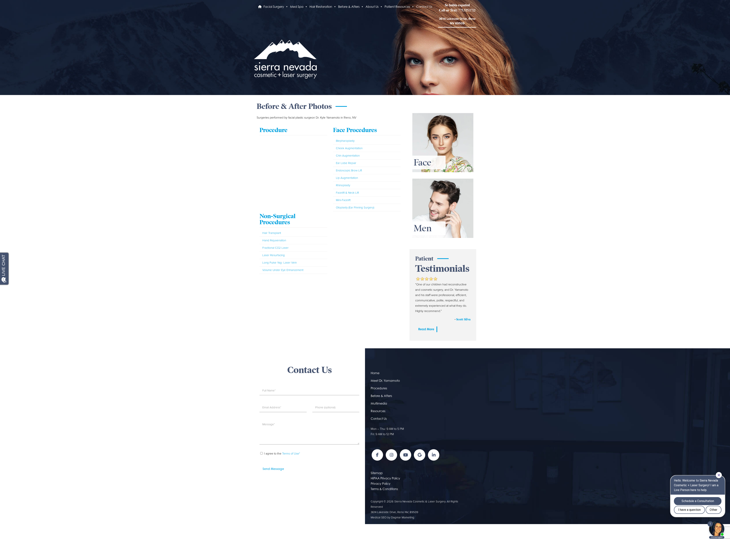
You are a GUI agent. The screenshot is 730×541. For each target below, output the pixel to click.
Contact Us (424, 7)
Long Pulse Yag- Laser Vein (279, 262)
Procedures (379, 388)
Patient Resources (397, 7)
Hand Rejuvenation (274, 240)
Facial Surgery (273, 7)
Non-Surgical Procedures (277, 219)
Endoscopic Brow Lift (349, 170)
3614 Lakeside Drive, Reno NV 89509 (457, 21)
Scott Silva (463, 319)
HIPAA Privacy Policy (385, 478)
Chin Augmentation (348, 155)
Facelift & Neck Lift (347, 192)
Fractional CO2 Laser (275, 248)
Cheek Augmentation (349, 148)
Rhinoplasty (343, 185)
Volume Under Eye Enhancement (282, 270)
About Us (372, 7)
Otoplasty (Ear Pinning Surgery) (355, 207)
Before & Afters (348, 7)
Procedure (273, 130)
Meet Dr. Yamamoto (385, 381)
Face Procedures (355, 130)
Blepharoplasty (345, 141)
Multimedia (379, 403)
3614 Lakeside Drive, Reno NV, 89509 (394, 512)
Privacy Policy (380, 484)
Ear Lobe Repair (346, 163)
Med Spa (296, 7)
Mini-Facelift (343, 200)
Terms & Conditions (384, 489)
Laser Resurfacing (273, 255)
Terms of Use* (291, 453)
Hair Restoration (320, 7)
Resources (378, 411)
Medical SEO (378, 517)
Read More (426, 329)
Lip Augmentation (347, 178)
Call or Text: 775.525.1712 (457, 10)
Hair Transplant (271, 233)
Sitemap (377, 473)
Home (375, 373)
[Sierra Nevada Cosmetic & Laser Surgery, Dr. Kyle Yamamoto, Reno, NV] (285, 59)
